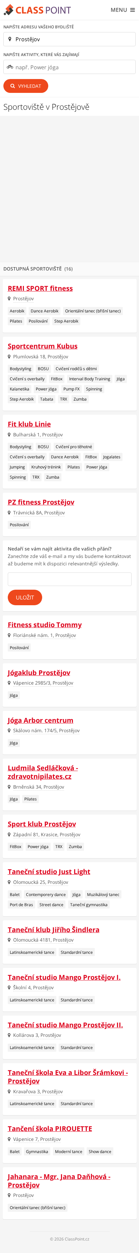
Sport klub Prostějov (42, 823)
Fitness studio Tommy (45, 624)
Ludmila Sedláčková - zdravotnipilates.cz (43, 772)
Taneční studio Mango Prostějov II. (65, 1024)
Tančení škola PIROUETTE (50, 1128)
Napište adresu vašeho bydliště (38, 27)
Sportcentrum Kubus (43, 346)
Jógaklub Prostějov (39, 672)
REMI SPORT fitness (40, 288)
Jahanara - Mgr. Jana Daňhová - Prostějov (59, 1181)
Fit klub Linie (29, 424)
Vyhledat (29, 86)
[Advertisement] (69, 188)
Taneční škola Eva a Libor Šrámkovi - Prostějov (68, 1076)
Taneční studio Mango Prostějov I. (64, 977)
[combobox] (69, 67)
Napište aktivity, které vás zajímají (41, 54)
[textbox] (75, 67)
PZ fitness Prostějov (41, 502)
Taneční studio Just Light (49, 871)
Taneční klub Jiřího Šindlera (54, 929)
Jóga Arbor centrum (41, 720)
